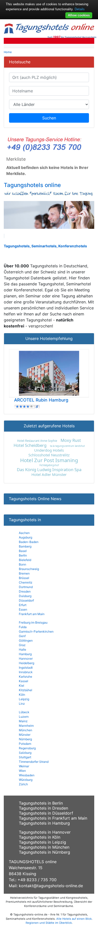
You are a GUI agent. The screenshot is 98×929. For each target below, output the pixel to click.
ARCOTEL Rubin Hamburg (41, 400)
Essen (23, 609)
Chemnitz (25, 582)
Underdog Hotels (49, 450)
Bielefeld (25, 560)
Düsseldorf (26, 600)
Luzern (24, 716)
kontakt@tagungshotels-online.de (51, 885)
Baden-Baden (28, 542)
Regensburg (27, 748)
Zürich (23, 784)
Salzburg (25, 753)
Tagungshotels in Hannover (45, 832)
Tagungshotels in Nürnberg (44, 852)
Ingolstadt (26, 667)
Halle (22, 649)
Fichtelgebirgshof (49, 465)
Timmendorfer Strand (33, 762)
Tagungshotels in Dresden (43, 808)
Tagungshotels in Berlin (41, 803)
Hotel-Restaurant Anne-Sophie (37, 441)
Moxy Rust (71, 440)
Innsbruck (26, 672)
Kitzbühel (25, 690)
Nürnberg (25, 739)
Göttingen (26, 640)
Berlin (23, 555)
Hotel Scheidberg (30, 445)
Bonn (22, 564)
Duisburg (25, 596)
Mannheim (26, 725)
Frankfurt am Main (31, 614)
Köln (22, 694)
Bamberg (25, 546)
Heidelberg (26, 663)
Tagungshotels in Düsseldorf (46, 813)
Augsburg (25, 537)
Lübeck (24, 712)
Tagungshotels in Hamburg (44, 823)
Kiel (21, 685)
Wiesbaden (26, 775)
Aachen (24, 533)
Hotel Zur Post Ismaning (49, 460)
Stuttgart (25, 757)
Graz (22, 645)
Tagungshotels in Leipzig (42, 842)
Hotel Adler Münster (49, 474)
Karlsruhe (25, 676)
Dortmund (26, 587)
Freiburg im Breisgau (33, 622)
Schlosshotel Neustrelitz (49, 454)
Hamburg (25, 654)
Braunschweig (29, 569)
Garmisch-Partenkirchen (36, 631)
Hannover (26, 658)
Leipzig (24, 699)
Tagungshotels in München (44, 847)
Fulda (23, 627)
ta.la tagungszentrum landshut (67, 446)
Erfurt (22, 605)
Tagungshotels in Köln (39, 837)
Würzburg (25, 780)
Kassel (23, 681)
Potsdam (25, 744)
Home (8, 52)
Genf (22, 636)
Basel (23, 551)
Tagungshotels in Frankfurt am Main (53, 818)
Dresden (25, 591)
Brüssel (24, 578)
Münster (24, 734)
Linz (22, 703)
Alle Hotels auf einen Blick (74, 918)
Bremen (24, 573)
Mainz (23, 721)
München (25, 730)
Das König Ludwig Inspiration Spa (49, 469)
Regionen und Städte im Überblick (49, 922)
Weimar (24, 766)
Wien (22, 771)
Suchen (49, 117)
